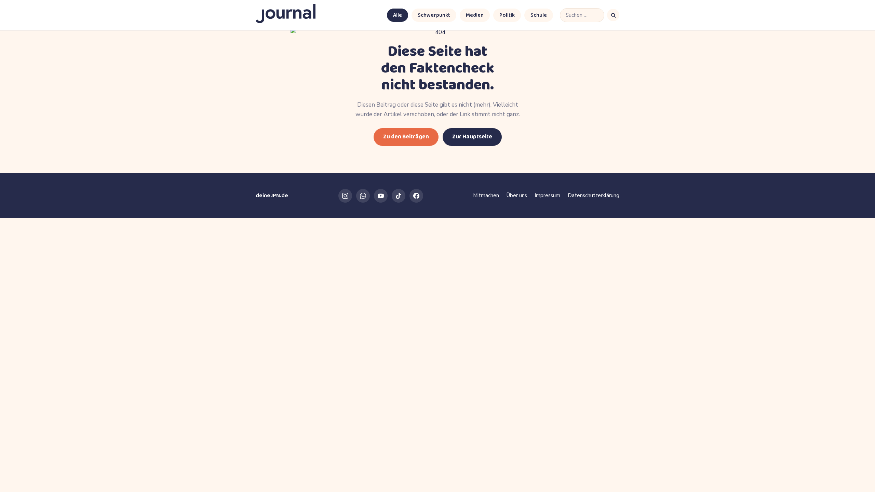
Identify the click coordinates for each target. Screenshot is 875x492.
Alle (397, 15)
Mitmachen (486, 195)
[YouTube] (381, 196)
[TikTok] (398, 196)
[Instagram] (345, 196)
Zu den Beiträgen (406, 136)
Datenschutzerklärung (593, 195)
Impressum (547, 195)
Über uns (517, 195)
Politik (507, 15)
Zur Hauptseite (472, 136)
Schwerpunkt (434, 15)
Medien (475, 15)
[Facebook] (416, 196)
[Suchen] (613, 15)
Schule (538, 15)
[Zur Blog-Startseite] (285, 15)
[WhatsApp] (363, 196)
